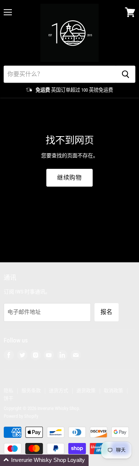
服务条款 (31, 390)
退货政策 (86, 390)
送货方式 (58, 390)
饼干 (8, 398)
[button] (44, 460)
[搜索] (125, 74)
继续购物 (69, 177)
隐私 (8, 390)
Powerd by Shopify (21, 416)
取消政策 (113, 390)
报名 (106, 312)
